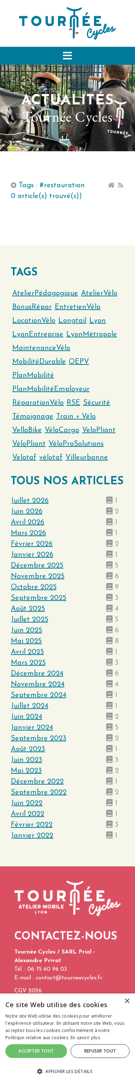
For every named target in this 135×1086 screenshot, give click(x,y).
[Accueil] (111, 185)
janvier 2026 (32, 554)
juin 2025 (26, 630)
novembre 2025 (37, 576)
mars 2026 (28, 533)
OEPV (79, 361)
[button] (67, 56)
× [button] (127, 1001)
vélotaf (51, 457)
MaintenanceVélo (41, 348)
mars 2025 (28, 663)
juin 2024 (26, 717)
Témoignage (32, 416)
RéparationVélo (38, 403)
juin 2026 (26, 511)
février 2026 (32, 544)
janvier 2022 (32, 835)
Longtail (72, 320)
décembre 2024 (37, 673)
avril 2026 (27, 522)
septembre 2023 (38, 738)
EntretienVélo (77, 307)
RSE (73, 403)
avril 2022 (27, 814)
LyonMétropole (91, 334)
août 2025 (28, 608)
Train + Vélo (76, 416)
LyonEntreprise (37, 334)
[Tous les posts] (14, 185)
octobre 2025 (34, 587)
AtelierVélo (99, 293)
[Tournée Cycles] (67, 23)
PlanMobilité (33, 375)
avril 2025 (27, 652)
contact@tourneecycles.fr (69, 978)
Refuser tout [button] (100, 1051)
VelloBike (27, 430)
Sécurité (96, 403)
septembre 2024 (38, 695)
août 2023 (28, 749)
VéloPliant (29, 444)
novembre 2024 (37, 684)
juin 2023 (26, 760)
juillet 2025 (29, 619)
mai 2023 (26, 771)
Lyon (97, 320)
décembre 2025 (37, 565)
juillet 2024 (29, 706)
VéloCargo (62, 430)
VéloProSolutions (76, 444)
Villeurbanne (87, 457)
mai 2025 (26, 641)
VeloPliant (99, 430)
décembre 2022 (37, 781)
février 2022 (32, 825)
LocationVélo (33, 320)
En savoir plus (85, 1038)
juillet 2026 (30, 500)
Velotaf (24, 457)
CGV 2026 (28, 991)
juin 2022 (26, 803)
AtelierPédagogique (45, 293)
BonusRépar (32, 307)
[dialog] (67, 1039)
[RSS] (120, 185)
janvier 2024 (32, 727)
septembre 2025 (38, 598)
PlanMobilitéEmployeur (51, 389)
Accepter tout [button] (36, 1051)
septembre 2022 (39, 792)
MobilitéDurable (39, 361)
